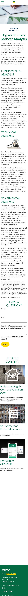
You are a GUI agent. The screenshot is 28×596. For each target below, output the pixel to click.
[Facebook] (3, 588)
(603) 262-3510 (11, 574)
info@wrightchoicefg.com (10, 585)
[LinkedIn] (5, 588)
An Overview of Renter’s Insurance (11, 427)
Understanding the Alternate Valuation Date (11, 389)
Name (3, 309)
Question (13, 327)
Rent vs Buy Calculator (7, 462)
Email (3, 317)
